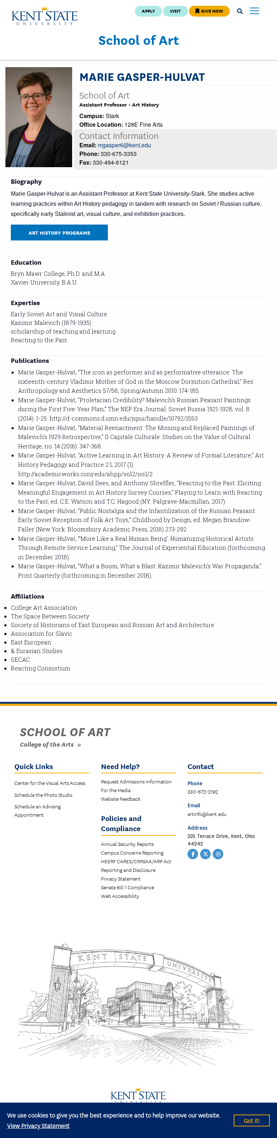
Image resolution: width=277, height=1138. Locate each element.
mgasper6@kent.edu (124, 145)
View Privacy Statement (38, 1125)
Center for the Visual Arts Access (49, 783)
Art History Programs (59, 232)
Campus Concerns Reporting (132, 852)
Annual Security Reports (127, 844)
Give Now (211, 10)
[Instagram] (218, 853)
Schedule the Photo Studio (43, 795)
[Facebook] (193, 853)
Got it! (252, 1120)
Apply (148, 10)
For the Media (116, 790)
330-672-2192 (203, 791)
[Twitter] (205, 853)
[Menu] (254, 11)
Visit (175, 10)
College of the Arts (47, 743)
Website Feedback (121, 799)
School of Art (138, 39)
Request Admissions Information (136, 781)
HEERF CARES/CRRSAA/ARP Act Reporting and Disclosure (136, 865)
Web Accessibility (120, 896)
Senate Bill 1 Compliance (127, 887)
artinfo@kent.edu (207, 814)
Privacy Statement (121, 878)
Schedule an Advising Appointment (37, 810)
